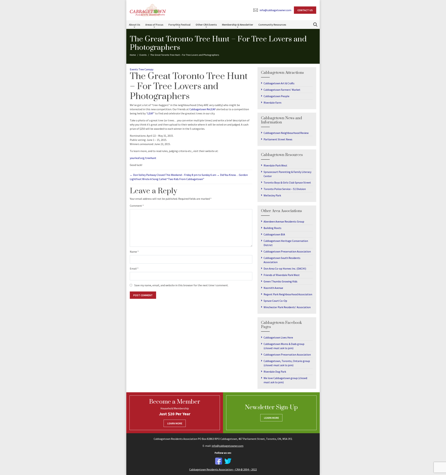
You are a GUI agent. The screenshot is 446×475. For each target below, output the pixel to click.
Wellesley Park (272, 195)
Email (134, 268)
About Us (134, 24)
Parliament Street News (278, 139)
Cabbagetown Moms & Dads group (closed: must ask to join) (284, 346)
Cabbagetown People (276, 96)
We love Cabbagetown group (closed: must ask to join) (285, 380)
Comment (137, 205)
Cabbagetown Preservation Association (287, 251)
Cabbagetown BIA (274, 234)
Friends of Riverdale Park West (282, 275)
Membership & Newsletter (237, 24)
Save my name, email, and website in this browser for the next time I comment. (181, 285)
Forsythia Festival (179, 24)
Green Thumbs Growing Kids (280, 281)
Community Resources (272, 24)
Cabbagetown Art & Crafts (279, 83)
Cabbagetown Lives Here (278, 337)
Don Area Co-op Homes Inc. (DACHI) (285, 268)
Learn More (174, 423)
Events (134, 69)
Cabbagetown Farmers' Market (282, 89)
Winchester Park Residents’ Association (287, 307)
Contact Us (305, 10)
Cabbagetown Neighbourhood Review (286, 133)
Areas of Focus (154, 24)
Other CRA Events (206, 24)
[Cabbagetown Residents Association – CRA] (148, 9)
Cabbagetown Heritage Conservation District (286, 243)
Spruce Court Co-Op (275, 300)
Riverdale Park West (275, 165)
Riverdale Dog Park (275, 371)
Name (134, 251)
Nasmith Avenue (273, 288)
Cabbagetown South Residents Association (282, 260)
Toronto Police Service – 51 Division (285, 189)
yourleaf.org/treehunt (143, 158)
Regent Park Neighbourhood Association (288, 294)
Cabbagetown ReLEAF (202, 109)
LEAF (150, 113)
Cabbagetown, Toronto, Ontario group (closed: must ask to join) (287, 363)
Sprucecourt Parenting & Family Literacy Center (287, 174)
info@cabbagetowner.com (227, 445)
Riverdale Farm (272, 102)
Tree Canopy (146, 69)
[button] (315, 24)
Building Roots (272, 228)
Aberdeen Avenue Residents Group (284, 221)
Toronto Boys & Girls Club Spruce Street (287, 182)
